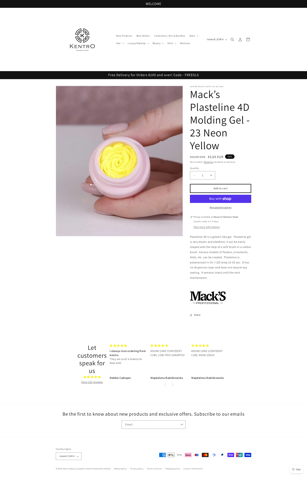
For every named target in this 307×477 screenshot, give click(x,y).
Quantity (194, 168)
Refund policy (120, 468)
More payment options (220, 207)
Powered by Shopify (101, 469)
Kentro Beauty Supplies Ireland (77, 469)
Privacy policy (136, 468)
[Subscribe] (181, 424)
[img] (92, 377)
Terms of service (154, 468)
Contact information (193, 468)
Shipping (208, 162)
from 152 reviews (92, 382)
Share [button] (197, 314)
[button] (193, 35)
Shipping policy (172, 468)
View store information (206, 227)
